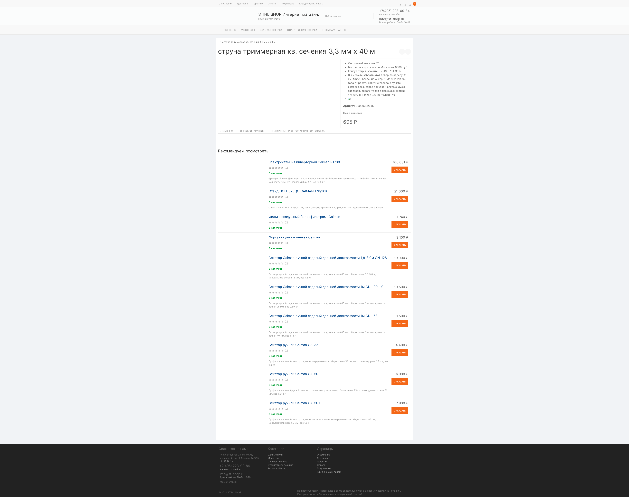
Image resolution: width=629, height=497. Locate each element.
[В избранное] (408, 52)
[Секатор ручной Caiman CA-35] (242, 354)
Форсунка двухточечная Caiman (294, 237)
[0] (395, 3)
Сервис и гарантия (252, 130)
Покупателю (287, 3)
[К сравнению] (402, 52)
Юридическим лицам (311, 3)
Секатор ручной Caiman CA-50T (294, 403)
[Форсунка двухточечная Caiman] (243, 242)
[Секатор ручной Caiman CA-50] (242, 383)
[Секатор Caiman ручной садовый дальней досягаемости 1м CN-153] (243, 325)
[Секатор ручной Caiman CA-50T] (243, 412)
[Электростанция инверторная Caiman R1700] (243, 171)
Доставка (242, 3)
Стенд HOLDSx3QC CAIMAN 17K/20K (297, 191)
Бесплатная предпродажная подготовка (297, 130)
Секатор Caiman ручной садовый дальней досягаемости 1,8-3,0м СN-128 (327, 258)
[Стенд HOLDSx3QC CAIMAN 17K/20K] (243, 198)
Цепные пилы (227, 30)
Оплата (272, 3)
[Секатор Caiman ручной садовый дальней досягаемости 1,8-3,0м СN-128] (243, 267)
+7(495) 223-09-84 (394, 11)
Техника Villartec (334, 30)
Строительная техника (302, 30)
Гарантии (258, 3)
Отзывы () (227, 130)
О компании (225, 3)
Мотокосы (248, 30)
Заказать (400, 169)
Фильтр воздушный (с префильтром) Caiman (304, 217)
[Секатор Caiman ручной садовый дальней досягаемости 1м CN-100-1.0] (243, 296)
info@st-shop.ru (391, 19)
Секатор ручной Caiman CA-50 (293, 374)
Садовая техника (271, 30)
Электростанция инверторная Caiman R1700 (304, 162)
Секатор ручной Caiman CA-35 (293, 345)
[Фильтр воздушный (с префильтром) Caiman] (243, 221)
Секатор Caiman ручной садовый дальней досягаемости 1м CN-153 (323, 316)
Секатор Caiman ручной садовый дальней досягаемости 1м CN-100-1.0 (325, 287)
